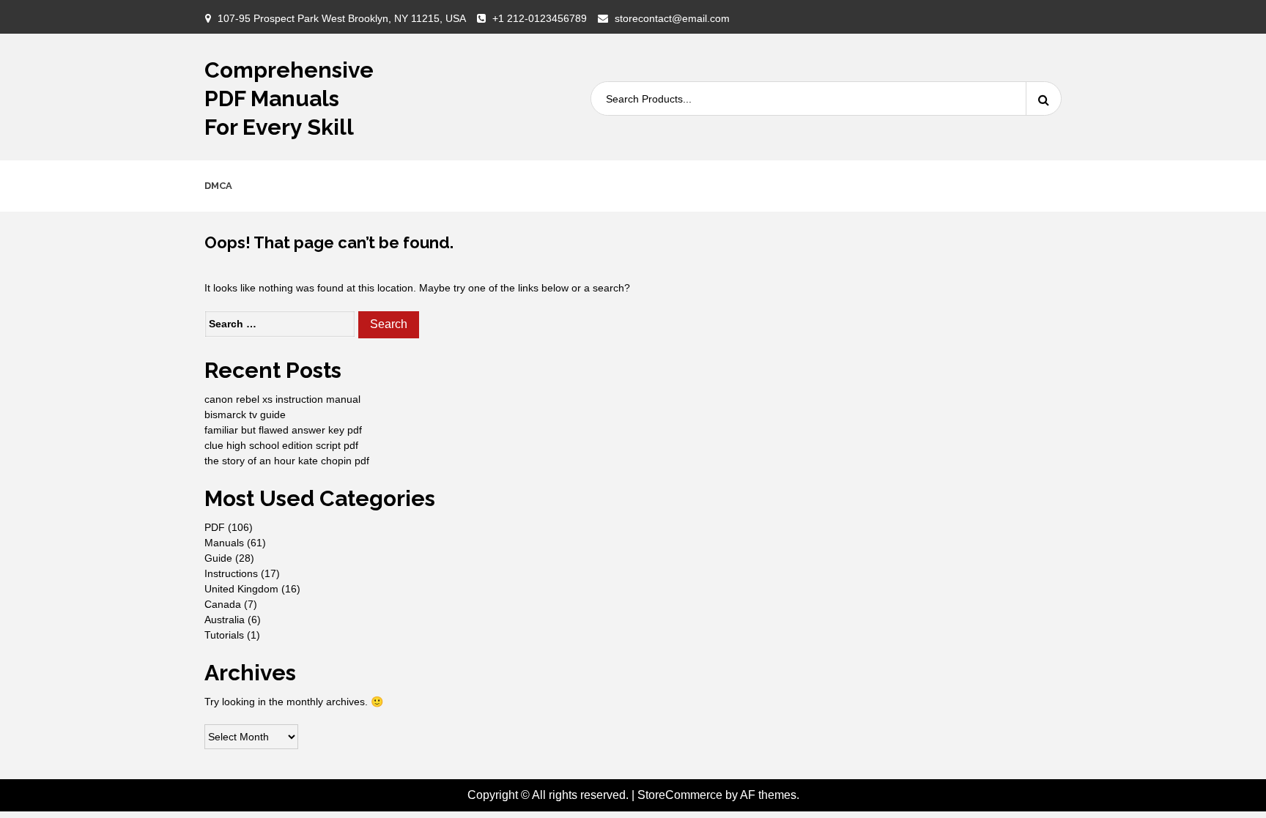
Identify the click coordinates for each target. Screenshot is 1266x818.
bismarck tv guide (245, 414)
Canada (222, 604)
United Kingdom (241, 589)
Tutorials (224, 635)
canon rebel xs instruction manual (282, 399)
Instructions (231, 573)
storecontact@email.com (672, 18)
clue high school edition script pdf (281, 445)
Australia (224, 619)
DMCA (218, 185)
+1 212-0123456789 (539, 18)
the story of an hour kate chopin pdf (286, 460)
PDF (214, 527)
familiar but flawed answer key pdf (283, 430)
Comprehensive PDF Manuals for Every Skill (289, 98)
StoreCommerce (679, 795)
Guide (218, 558)
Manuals (224, 543)
